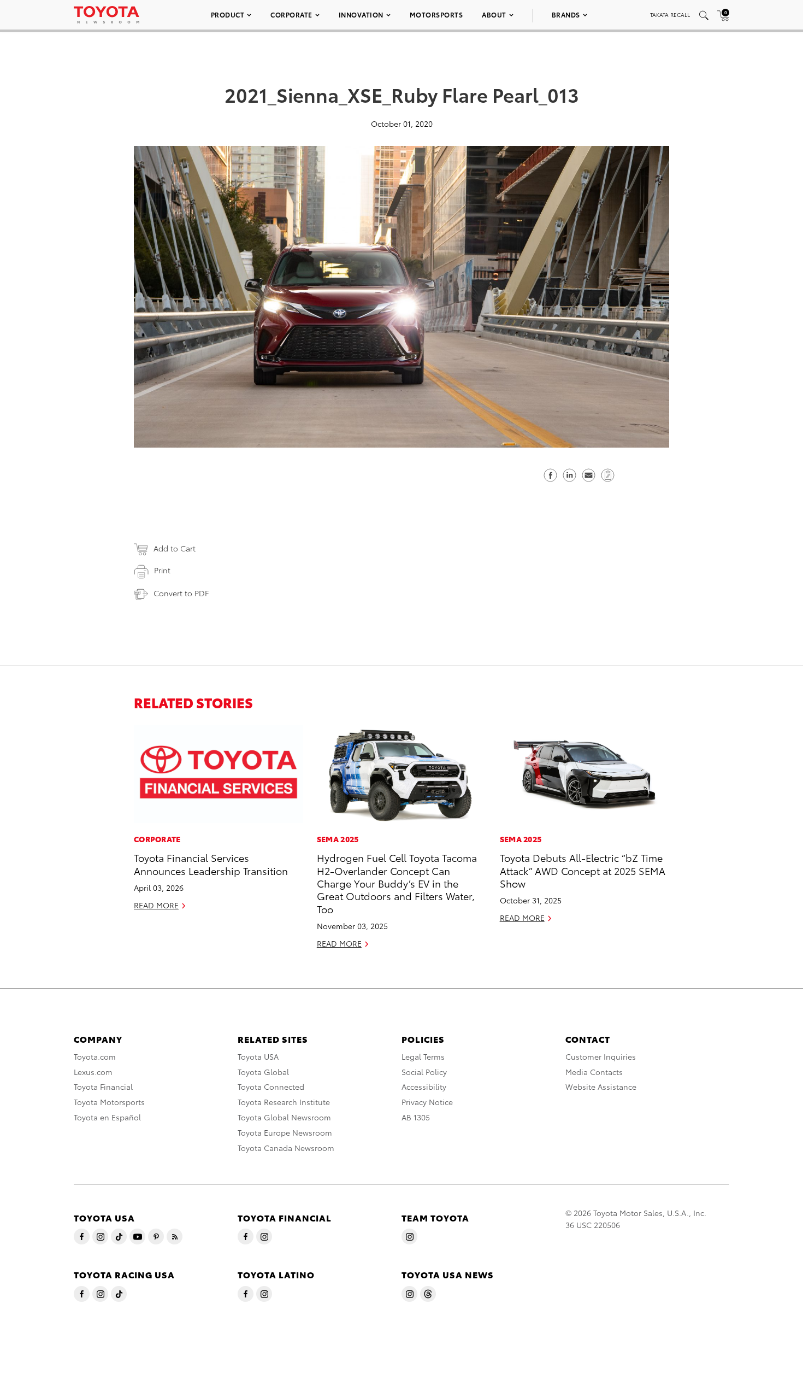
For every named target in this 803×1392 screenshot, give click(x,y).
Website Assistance (600, 1086)
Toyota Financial (103, 1086)
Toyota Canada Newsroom (286, 1147)
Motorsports (436, 14)
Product (228, 14)
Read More (156, 905)
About (494, 14)
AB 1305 (416, 1117)
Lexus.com (93, 1071)
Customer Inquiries (600, 1056)
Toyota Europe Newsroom (285, 1132)
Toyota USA (258, 1056)
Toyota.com (95, 1056)
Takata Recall (670, 14)
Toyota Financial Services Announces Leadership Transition (211, 863)
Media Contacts (594, 1071)
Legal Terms (423, 1056)
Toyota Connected (271, 1086)
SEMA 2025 (338, 838)
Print (162, 570)
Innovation (361, 14)
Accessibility (424, 1086)
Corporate (291, 14)
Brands (566, 14)
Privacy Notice (427, 1101)
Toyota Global (263, 1071)
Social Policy (424, 1071)
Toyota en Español (107, 1117)
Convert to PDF (181, 593)
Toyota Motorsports (109, 1101)
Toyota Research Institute (284, 1101)
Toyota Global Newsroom (284, 1117)
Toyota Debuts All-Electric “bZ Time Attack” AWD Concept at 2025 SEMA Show (582, 870)
